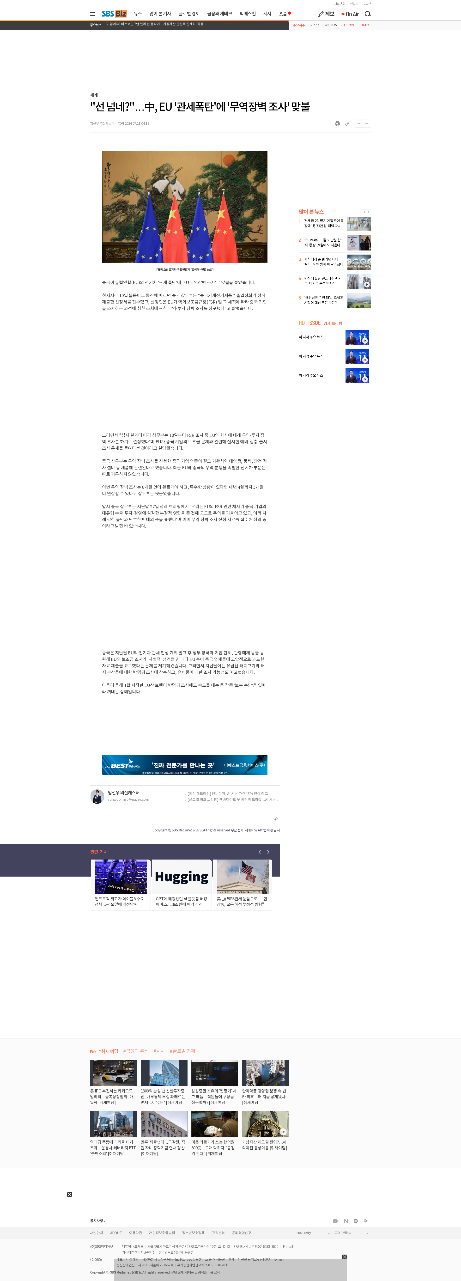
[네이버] (346, 1221)
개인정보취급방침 (162, 1233)
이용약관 (135, 1233)
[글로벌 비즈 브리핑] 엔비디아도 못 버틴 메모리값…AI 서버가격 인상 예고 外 (234, 800)
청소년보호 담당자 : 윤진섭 (176, 1253)
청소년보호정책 (193, 1233)
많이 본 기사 (160, 14)
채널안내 (96, 1233)
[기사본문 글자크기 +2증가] (367, 124)
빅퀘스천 (247, 14)
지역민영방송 (343, 1233)
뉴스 (138, 14)
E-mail (288, 1247)
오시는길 (224, 1247)
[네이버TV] (366, 1221)
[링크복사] (347, 124)
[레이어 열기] (94, 14)
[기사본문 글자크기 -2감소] (359, 124)
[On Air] (350, 14)
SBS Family (304, 1233)
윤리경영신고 (241, 1233)
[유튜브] (335, 1221)
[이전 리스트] (260, 852)
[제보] (326, 14)
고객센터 (218, 1233)
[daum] (356, 1221)
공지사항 (96, 1221)
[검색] (367, 14)
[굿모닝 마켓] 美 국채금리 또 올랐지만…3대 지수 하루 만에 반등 (149, 25)
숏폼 (282, 13)
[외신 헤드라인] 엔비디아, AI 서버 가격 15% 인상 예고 (228, 794)
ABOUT (116, 1233)
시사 (267, 14)
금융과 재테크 (219, 14)
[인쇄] (338, 124)
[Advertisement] (36, 1227)
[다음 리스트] (268, 852)
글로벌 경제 (189, 14)
